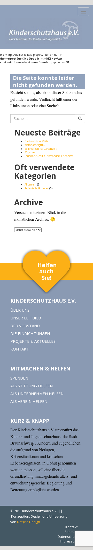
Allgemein (30, 184)
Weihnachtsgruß (34, 145)
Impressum (69, 541)
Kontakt (19, 349)
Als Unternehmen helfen (37, 393)
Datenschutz (68, 536)
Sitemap (71, 531)
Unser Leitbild (25, 317)
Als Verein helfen (28, 401)
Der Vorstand (25, 325)
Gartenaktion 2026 (36, 141)
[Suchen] (80, 118)
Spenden (19, 378)
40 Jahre (30, 152)
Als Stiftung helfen (31, 385)
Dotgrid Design (28, 521)
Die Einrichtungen (30, 333)
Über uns (19, 310)
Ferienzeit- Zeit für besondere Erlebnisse (49, 156)
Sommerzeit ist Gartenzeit (41, 149)
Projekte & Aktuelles (37, 188)
